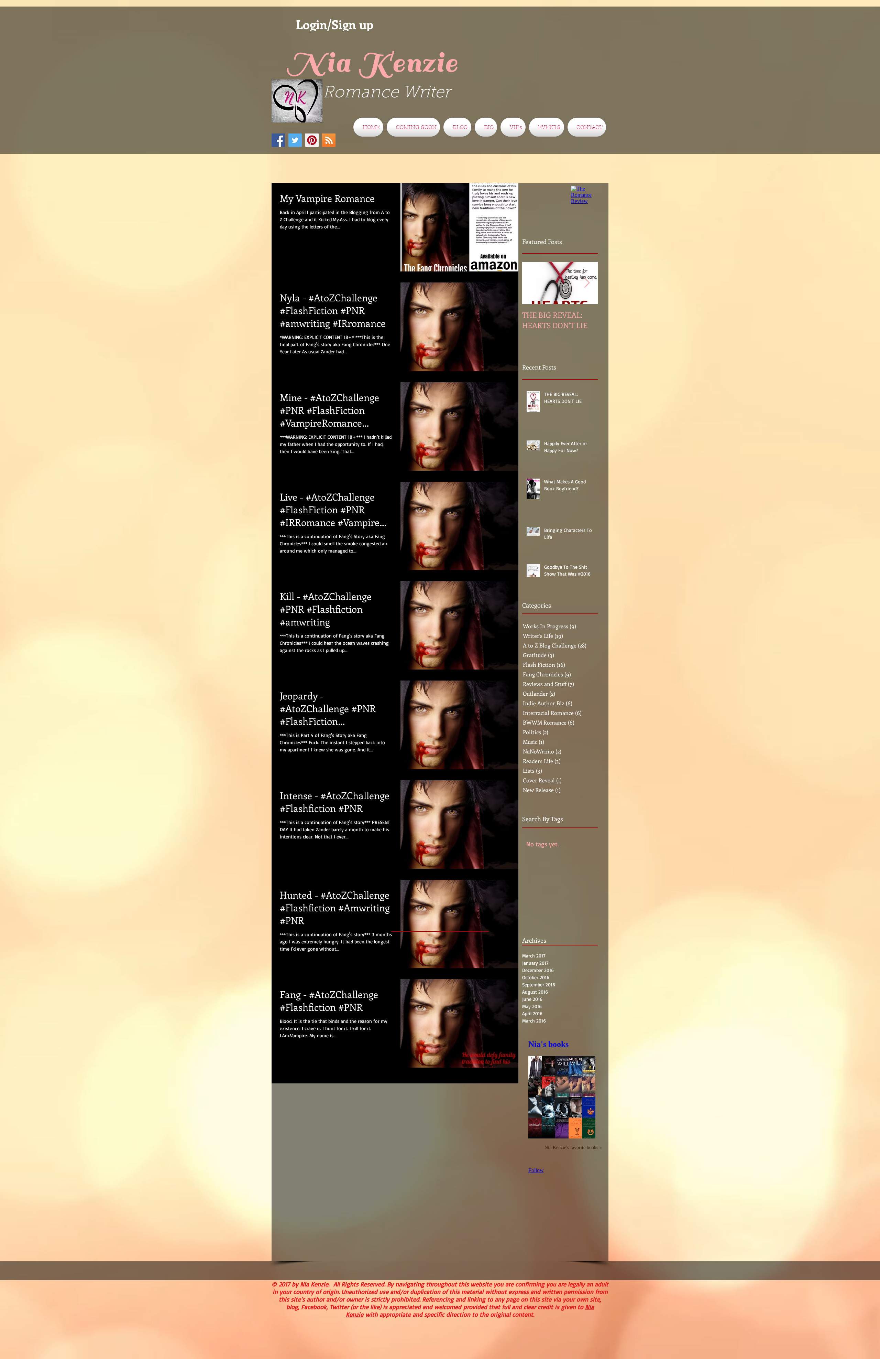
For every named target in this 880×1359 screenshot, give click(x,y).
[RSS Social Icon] (329, 140)
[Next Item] (587, 283)
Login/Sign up (334, 24)
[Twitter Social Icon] (295, 140)
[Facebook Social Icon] (278, 140)
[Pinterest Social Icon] (312, 140)
